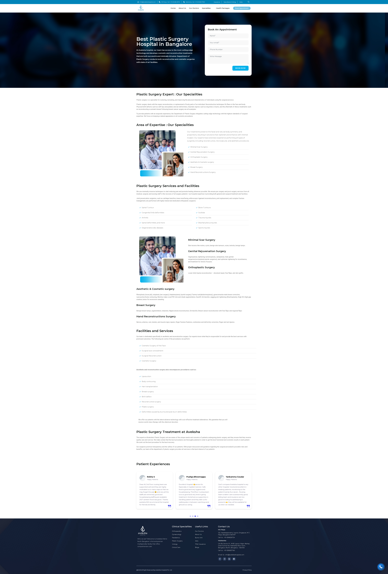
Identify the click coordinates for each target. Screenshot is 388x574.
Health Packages (223, 8)
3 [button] (195, 516)
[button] (248, 2)
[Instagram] (224, 559)
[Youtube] (234, 559)
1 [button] (190, 516)
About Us (182, 8)
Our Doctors (194, 8)
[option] (154, 490)
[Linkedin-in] (229, 559)
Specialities (206, 8)
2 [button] (192, 516)
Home (173, 8)
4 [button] (197, 516)
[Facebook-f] (220, 559)
